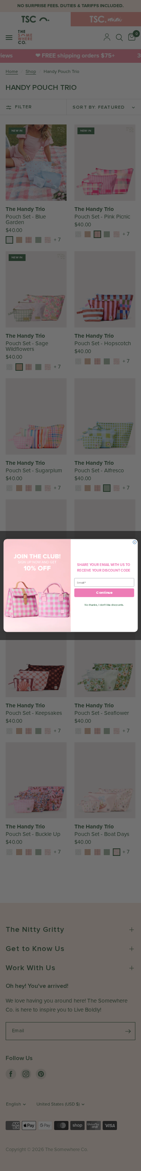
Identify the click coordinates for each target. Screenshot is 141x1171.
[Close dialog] (134, 542)
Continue (104, 592)
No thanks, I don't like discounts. (104, 604)
